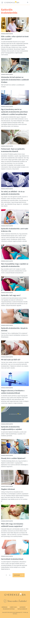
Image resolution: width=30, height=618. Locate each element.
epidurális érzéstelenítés (7, 33)
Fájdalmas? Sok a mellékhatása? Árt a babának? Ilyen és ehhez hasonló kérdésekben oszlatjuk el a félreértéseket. (14, 335)
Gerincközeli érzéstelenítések (12, 559)
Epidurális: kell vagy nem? (10, 295)
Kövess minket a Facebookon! (17, 601)
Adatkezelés (22, 607)
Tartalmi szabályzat (22, 609)
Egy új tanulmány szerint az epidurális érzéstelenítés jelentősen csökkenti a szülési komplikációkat (14, 111)
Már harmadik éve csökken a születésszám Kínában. (12, 85)
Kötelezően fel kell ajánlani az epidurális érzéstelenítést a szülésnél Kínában (15, 79)
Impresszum (4, 607)
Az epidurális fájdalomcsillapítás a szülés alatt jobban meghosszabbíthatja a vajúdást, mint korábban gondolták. (13, 433)
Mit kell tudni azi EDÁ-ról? (10, 360)
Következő (17, 575)
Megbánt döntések (8, 489)
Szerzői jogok (13, 607)
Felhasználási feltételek (8, 609)
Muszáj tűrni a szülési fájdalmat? (13, 458)
